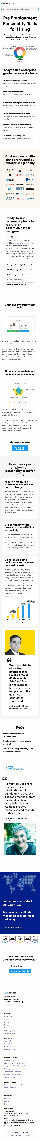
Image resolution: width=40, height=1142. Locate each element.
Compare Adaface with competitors (15, 1066)
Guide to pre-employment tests (14, 1085)
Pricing (6, 1022)
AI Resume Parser (10, 1033)
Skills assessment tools (11, 1060)
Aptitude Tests (8, 1041)
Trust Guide (26, 1135)
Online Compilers (10, 1077)
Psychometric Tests (10, 1047)
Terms (12, 1135)
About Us (7, 1098)
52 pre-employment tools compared (15, 1063)
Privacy (18, 1135)
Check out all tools (10, 1087)
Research (8, 502)
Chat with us (16, 966)
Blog (5, 1104)
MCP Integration (9, 1031)
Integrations (8, 1028)
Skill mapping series (10, 1069)
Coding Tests (8, 1044)
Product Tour (8, 1016)
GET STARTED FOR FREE (13, 928)
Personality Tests (9, 1049)
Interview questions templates (13, 1074)
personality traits (21, 243)
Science (6, 1019)
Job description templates (12, 1071)
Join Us (6, 1101)
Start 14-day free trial (20, 448)
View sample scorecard (20, 442)
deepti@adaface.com (11, 1005)
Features (7, 1025)
